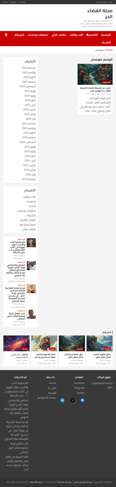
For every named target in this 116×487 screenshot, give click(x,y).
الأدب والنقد (76, 34)
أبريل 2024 (30, 160)
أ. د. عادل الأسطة (19, 258)
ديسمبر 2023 (29, 179)
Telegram (14, 2)
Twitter (5, 2)
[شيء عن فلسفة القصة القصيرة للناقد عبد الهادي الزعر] (95, 74)
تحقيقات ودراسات (38, 34)
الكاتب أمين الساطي (18, 324)
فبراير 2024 (30, 169)
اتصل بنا (106, 42)
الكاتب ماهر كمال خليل (103, 363)
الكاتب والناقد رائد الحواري (16, 281)
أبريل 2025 (30, 104)
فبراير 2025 (30, 114)
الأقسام (93, 34)
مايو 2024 (30, 155)
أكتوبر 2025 (29, 77)
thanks (52, 382)
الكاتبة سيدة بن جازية (18, 306)
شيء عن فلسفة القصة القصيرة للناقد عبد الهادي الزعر (95, 89)
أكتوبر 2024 (29, 132)
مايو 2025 (30, 100)
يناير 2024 (31, 174)
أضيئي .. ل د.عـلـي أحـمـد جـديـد (19, 355)
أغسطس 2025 (28, 86)
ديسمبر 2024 (29, 123)
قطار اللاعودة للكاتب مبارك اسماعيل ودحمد (45, 355)
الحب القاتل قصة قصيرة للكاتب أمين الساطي (16, 316)
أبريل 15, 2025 (106, 94)
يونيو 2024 (30, 151)
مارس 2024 (29, 165)
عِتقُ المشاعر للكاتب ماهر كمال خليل (73, 355)
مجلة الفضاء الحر (100, 13)
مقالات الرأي (59, 34)
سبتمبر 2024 (29, 137)
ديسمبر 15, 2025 (19, 255)
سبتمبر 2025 (29, 81)
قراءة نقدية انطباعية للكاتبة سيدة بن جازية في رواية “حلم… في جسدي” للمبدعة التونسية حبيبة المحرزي (15, 294)
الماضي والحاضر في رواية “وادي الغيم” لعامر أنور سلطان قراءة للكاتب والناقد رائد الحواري (15, 270)
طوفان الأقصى (28, 219)
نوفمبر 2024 (29, 128)
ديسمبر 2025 (29, 67)
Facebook (22, 2)
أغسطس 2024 (28, 141)
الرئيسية (106, 34)
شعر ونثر (19, 34)
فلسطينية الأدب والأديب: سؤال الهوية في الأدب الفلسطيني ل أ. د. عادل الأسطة (16, 247)
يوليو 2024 (30, 146)
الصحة (32, 206)
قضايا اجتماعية (28, 224)
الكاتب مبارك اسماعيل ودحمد (46, 363)
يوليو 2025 (30, 90)
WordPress (36, 482)
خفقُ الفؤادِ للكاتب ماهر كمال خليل (102, 355)
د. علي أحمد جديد (22, 363)
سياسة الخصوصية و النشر (102, 385)
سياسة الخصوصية (46, 397)
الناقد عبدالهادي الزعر (93, 94)
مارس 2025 (29, 109)
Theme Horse (64, 482)
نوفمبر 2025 (29, 72)
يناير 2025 (31, 118)
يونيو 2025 (30, 95)
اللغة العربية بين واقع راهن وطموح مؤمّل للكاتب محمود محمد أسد (17, 463)
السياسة (31, 201)
